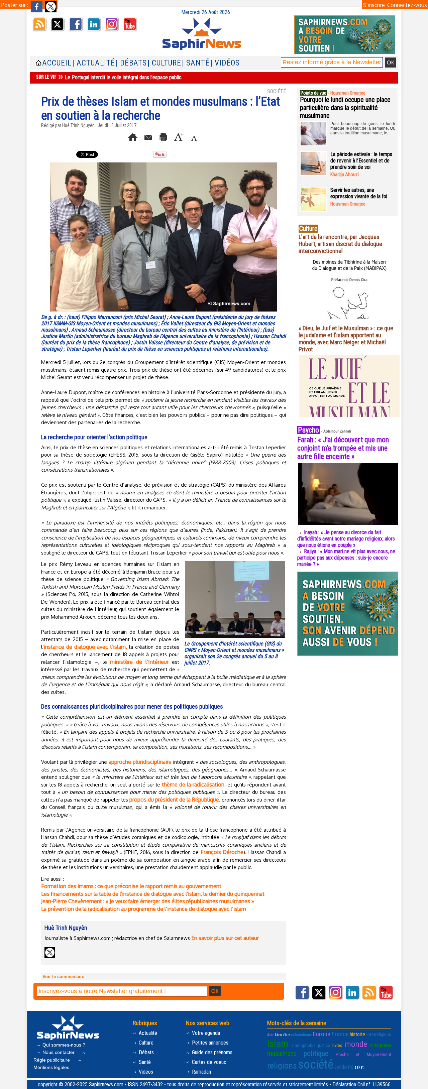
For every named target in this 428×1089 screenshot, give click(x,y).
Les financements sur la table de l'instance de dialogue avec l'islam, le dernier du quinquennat (152, 893)
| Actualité (93, 63)
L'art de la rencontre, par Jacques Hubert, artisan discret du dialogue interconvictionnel (340, 243)
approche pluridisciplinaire (140, 761)
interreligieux (378, 1035)
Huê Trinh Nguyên (78, 125)
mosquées (380, 1045)
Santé (144, 1062)
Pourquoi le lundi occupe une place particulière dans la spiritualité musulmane (345, 108)
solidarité (343, 1067)
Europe (321, 1034)
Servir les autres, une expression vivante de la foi (358, 193)
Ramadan (201, 1072)
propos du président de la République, (175, 799)
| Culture (164, 63)
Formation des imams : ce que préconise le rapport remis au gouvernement (131, 886)
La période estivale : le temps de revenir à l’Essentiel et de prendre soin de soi (361, 160)
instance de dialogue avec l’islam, (85, 646)
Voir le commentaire (63, 976)
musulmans (282, 1054)
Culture (145, 1043)
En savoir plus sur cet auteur (225, 938)
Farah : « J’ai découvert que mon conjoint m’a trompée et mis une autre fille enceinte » (343, 448)
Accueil (57, 63)
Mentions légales (51, 1067)
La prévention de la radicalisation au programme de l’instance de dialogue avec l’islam (143, 908)
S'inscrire (374, 5)
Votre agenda (205, 1033)
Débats (145, 1052)
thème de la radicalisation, (194, 784)
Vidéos (145, 1072)
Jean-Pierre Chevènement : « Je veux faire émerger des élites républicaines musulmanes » (147, 901)
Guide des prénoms (211, 1052)
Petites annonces (209, 1043)
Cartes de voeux (208, 1062)
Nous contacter (58, 1052)
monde (356, 1044)
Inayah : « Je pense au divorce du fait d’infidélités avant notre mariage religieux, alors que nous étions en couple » (346, 538)
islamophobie (303, 1045)
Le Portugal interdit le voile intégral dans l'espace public (123, 77)
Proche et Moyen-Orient (363, 1054)
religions (282, 1066)
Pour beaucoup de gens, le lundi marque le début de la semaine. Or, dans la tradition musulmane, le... (362, 128)
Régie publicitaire (52, 1060)
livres (337, 1045)
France (340, 1034)
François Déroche (222, 852)
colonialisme (301, 1035)
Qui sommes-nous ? (63, 1045)
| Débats (131, 63)
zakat (358, 1067)
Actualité (147, 1033)
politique (316, 1053)
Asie (270, 1035)
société (315, 1065)
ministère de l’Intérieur (139, 661)
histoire (357, 1034)
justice (324, 1045)
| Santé (196, 63)
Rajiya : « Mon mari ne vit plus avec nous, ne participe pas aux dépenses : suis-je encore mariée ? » (346, 557)
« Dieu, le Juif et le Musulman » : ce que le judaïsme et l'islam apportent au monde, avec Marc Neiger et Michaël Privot (346, 339)
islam (277, 1043)
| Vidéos (225, 63)
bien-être (282, 1035)
